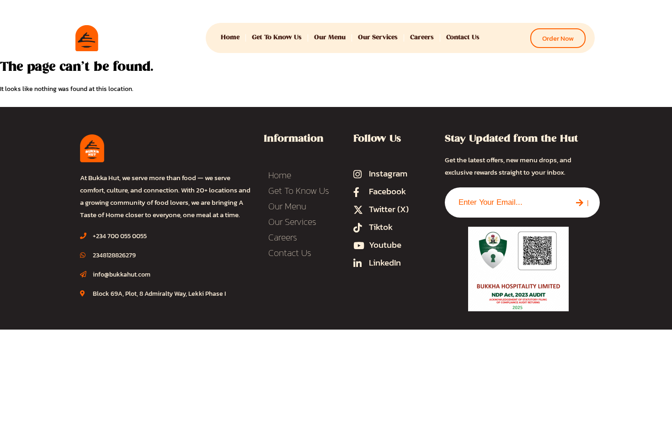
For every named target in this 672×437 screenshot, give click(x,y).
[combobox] (505, 202)
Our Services (378, 37)
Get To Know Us (277, 37)
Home (230, 37)
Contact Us (463, 37)
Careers (422, 37)
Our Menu (330, 37)
